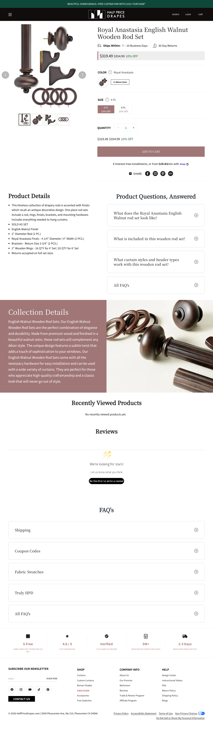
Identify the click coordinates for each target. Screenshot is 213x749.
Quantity (104, 128)
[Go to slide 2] (37, 119)
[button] (10, 14)
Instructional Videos (172, 680)
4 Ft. (106, 109)
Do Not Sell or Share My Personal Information (180, 718)
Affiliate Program (128, 700)
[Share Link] (170, 173)
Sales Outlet (83, 690)
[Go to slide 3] (50, 119)
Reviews (124, 690)
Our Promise (126, 680)
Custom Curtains (85, 680)
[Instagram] (155, 173)
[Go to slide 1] (24, 119)
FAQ (164, 685)
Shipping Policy (170, 695)
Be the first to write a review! (106, 481)
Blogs (165, 700)
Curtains (81, 675)
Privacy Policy (121, 713)
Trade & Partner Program (132, 695)
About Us (124, 675)
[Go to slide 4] (63, 119)
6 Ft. (123, 109)
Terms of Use (166, 713)
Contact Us (21, 699)
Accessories (83, 695)
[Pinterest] (162, 173)
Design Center (169, 675)
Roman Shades (84, 685)
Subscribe (51, 678)
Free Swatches (84, 700)
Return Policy (169, 690)
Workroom (125, 685)
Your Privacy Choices (186, 713)
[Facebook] (147, 173)
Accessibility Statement (143, 713)
